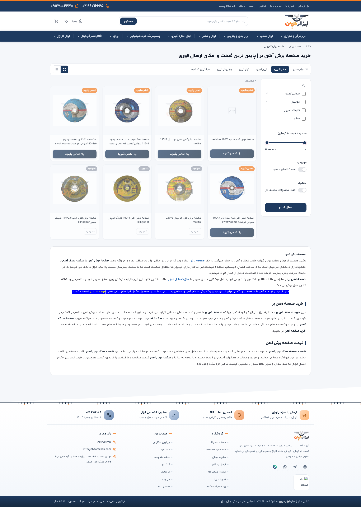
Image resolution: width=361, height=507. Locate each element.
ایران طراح (226, 501)
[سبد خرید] (56, 21)
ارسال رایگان (219, 464)
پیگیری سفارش (161, 442)
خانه (308, 46)
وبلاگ (242, 6)
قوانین (262, 6)
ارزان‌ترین (261, 69)
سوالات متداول (76, 501)
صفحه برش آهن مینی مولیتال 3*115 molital (180, 141)
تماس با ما (276, 6)
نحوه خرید (220, 479)
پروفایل (165, 472)
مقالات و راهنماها (216, 449)
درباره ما (289, 6)
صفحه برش (295, 46)
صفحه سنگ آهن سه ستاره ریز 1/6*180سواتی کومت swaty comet (76, 141)
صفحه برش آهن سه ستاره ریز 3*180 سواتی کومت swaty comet (233, 220)
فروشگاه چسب (227, 6)
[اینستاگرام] (305, 467)
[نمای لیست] (57, 69)
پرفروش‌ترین (224, 69)
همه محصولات (217, 442)
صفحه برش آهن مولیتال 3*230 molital (183, 220)
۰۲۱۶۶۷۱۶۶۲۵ (93, 412)
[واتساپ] (285, 467)
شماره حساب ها (217, 472)
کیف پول (165, 464)
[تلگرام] (295, 467)
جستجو (128, 21)
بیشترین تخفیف (200, 69)
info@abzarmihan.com (97, 449)
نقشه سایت (58, 501)
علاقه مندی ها (162, 457)
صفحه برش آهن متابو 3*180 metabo (232, 139)
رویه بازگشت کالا (216, 486)
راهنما (252, 6)
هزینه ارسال (219, 457)
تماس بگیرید (229, 153)
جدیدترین (280, 69)
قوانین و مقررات (116, 501)
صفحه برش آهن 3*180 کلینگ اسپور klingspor (128, 220)
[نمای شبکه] (64, 69)
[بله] (275, 467)
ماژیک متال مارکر (178, 279)
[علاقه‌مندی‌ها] (66, 21)
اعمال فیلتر (285, 207)
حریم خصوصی (96, 501)
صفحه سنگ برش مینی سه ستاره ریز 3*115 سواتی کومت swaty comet (128, 141)
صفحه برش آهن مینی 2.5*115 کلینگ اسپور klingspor (76, 220)
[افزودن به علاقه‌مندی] (212, 91)
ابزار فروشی (304, 6)
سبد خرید (164, 449)
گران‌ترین (244, 69)
